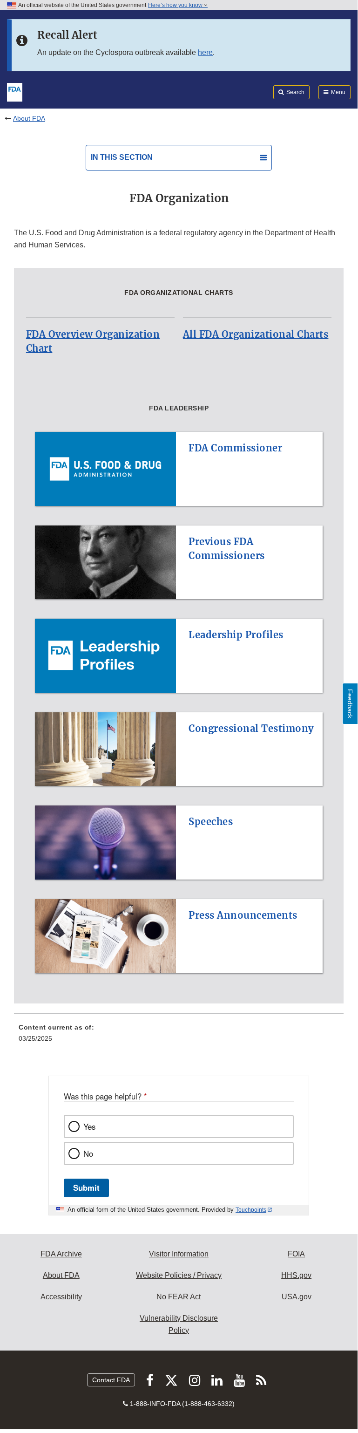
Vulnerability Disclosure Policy (179, 1324)
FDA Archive (61, 1254)
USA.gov (296, 1297)
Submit (86, 1187)
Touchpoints (251, 1210)
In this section (122, 157)
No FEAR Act (178, 1297)
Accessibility (61, 1297)
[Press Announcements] (179, 893)
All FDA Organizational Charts (256, 334)
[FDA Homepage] (14, 91)
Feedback (350, 703)
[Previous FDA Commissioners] (179, 520)
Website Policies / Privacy (179, 1275)
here (205, 52)
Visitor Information (179, 1254)
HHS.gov (296, 1275)
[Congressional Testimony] (179, 706)
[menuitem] (179, 1036)
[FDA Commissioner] (179, 426)
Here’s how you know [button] (176, 5)
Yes (89, 1126)
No (88, 1153)
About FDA (29, 118)
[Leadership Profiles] (179, 613)
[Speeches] (179, 800)
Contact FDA (111, 1380)
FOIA (296, 1254)
